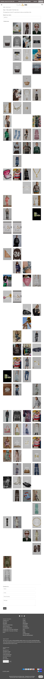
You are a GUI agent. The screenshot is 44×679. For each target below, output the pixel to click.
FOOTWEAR (25, 626)
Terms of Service (6, 626)
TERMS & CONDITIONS (7, 625)
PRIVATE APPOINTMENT (28, 635)
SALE (24, 629)
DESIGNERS (25, 623)
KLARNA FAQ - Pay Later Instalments (10, 629)
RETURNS (5, 623)
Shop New (41, 1)
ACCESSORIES (26, 628)
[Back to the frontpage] (4, 7)
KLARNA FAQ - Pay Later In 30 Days (10, 630)
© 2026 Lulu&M (6, 671)
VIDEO (24, 632)
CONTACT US (6, 620)
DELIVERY (5, 622)
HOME (24, 620)
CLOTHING (25, 625)
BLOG (4, 632)
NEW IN (24, 622)
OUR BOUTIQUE (26, 633)
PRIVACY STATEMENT (7, 628)
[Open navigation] (2, 5)
